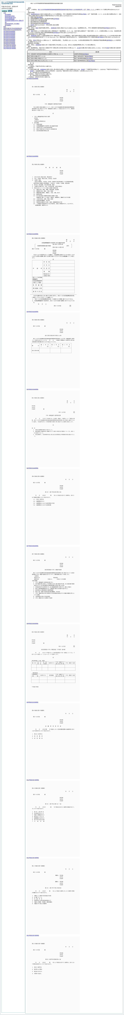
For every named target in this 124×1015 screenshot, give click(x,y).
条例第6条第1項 (35, 14)
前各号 (32, 25)
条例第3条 (33, 35)
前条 (37, 28)
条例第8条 (38, 44)
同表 (107, 48)
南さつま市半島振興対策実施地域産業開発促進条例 (67, 9)
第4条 (31, 71)
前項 (34, 40)
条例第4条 (53, 28)
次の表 (78, 48)
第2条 (82, 69)
